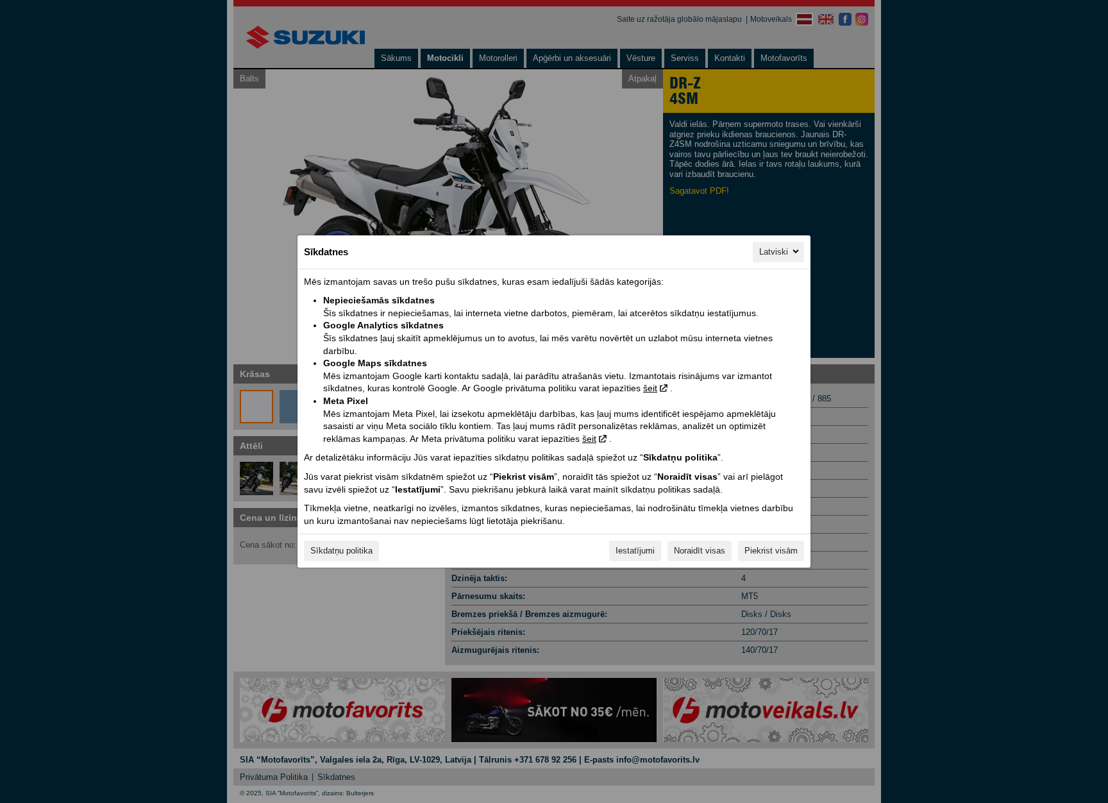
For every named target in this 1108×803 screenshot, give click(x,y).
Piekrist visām (771, 550)
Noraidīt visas (699, 550)
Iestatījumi (635, 550)
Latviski (773, 252)
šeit (650, 388)
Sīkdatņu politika (341, 550)
